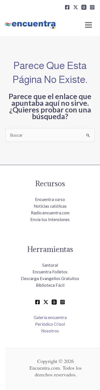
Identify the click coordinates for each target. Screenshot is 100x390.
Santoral (50, 265)
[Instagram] (92, 7)
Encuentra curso (50, 199)
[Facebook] (67, 7)
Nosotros (50, 330)
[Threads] (83, 7)
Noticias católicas (50, 206)
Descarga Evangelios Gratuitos (50, 278)
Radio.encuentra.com (50, 212)
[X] (75, 7)
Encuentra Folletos (50, 271)
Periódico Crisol (50, 324)
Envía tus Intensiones (50, 219)
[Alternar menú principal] (88, 24)
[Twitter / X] (45, 302)
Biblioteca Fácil (50, 285)
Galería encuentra (50, 317)
